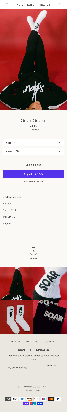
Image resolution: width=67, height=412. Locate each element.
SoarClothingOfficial (33, 5)
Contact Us (31, 342)
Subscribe (52, 366)
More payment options (33, 181)
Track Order (49, 342)
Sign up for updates (33, 350)
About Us (16, 342)
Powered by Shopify (33, 390)
